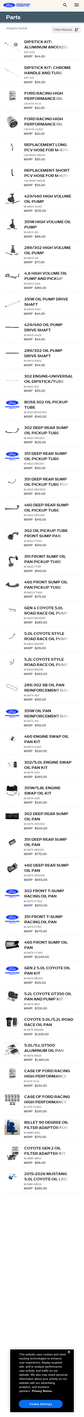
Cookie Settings (40, 1404)
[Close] (68, 1355)
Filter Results (63, 30)
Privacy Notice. (42, 1391)
